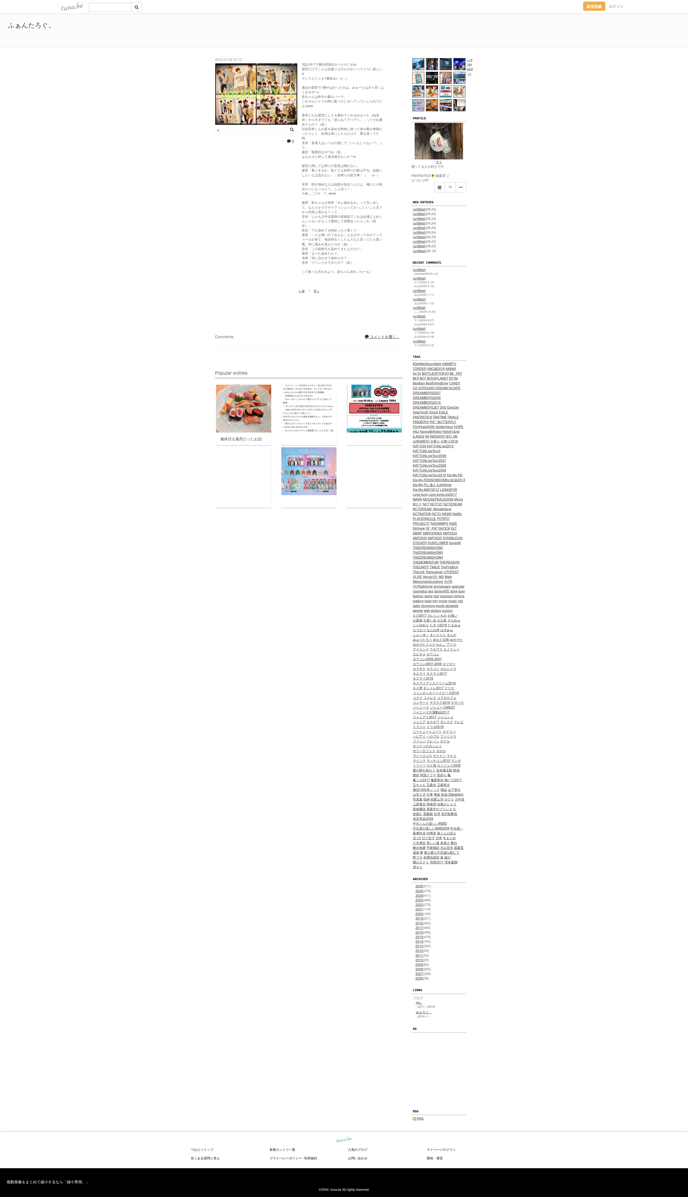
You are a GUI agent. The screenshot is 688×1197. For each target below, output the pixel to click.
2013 (419, 946)
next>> (470, 71)
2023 (419, 900)
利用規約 (310, 1158)
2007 (419, 973)
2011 (419, 955)
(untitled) (419, 209)
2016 (419, 932)
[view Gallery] (439, 187)
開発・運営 (435, 1158)
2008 (419, 969)
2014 (419, 941)
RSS (420, 1118)
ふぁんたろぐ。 (31, 24)
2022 (419, 904)
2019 (419, 918)
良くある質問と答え (205, 1158)
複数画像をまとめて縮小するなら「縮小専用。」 (48, 1181)
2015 (419, 936)
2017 (419, 927)
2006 (419, 978)
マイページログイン (441, 1149)
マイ (439, 161)
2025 (419, 890)
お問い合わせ (357, 1158)
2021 (419, 909)
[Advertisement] (618, 31)
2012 (419, 950)
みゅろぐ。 (424, 1012)
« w (301, 290)
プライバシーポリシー (286, 1158)
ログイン (616, 6)
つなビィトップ (202, 1149)
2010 (419, 959)
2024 (419, 895)
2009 (419, 964)
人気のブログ (357, 1149)
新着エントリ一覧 (282, 1149)
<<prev (469, 61)
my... (419, 1002)
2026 (419, 886)
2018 (419, 923)
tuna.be (343, 1140)
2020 (419, 913)
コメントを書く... (384, 336)
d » (316, 290)
